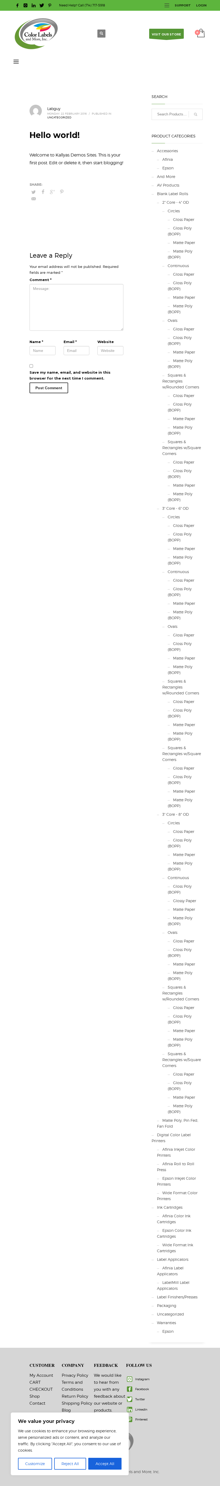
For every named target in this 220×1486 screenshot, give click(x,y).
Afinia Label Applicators (170, 1271)
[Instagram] (25, 5)
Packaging (166, 1305)
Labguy (53, 108)
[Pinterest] (50, 5)
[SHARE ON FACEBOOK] (43, 192)
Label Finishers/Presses (177, 1297)
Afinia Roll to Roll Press (175, 1166)
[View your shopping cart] (201, 33)
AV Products (168, 185)
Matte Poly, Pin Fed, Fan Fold (177, 1123)
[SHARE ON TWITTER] (34, 192)
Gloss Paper (183, 219)
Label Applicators (172, 1259)
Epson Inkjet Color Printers (176, 1181)
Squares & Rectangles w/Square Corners (181, 447)
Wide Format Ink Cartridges (175, 1248)
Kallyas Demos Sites (76, 155)
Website (105, 342)
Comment (41, 280)
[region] (70, 1443)
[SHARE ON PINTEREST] (62, 192)
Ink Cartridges (169, 1207)
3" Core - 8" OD (175, 814)
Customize (35, 1463)
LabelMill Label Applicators (173, 1285)
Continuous (178, 265)
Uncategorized (59, 117)
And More (166, 176)
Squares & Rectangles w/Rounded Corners (180, 381)
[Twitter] (42, 5)
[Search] (196, 114)
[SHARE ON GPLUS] (52, 192)
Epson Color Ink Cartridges (174, 1233)
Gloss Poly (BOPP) (180, 231)
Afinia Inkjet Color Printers (176, 1152)
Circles (174, 211)
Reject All (70, 1463)
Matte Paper (184, 242)
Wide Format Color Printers (177, 1195)
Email (70, 342)
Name (36, 342)
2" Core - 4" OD (175, 202)
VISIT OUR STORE (166, 34)
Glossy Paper (184, 900)
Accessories (167, 150)
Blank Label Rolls (172, 193)
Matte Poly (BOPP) (180, 254)
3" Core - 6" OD (175, 508)
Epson (168, 168)
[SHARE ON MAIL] (34, 199)
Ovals (172, 320)
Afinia (167, 159)
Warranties (166, 1322)
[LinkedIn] (34, 5)
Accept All (105, 1463)
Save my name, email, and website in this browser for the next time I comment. (70, 375)
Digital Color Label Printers (171, 1137)
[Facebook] (17, 5)
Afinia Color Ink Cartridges (173, 1219)
